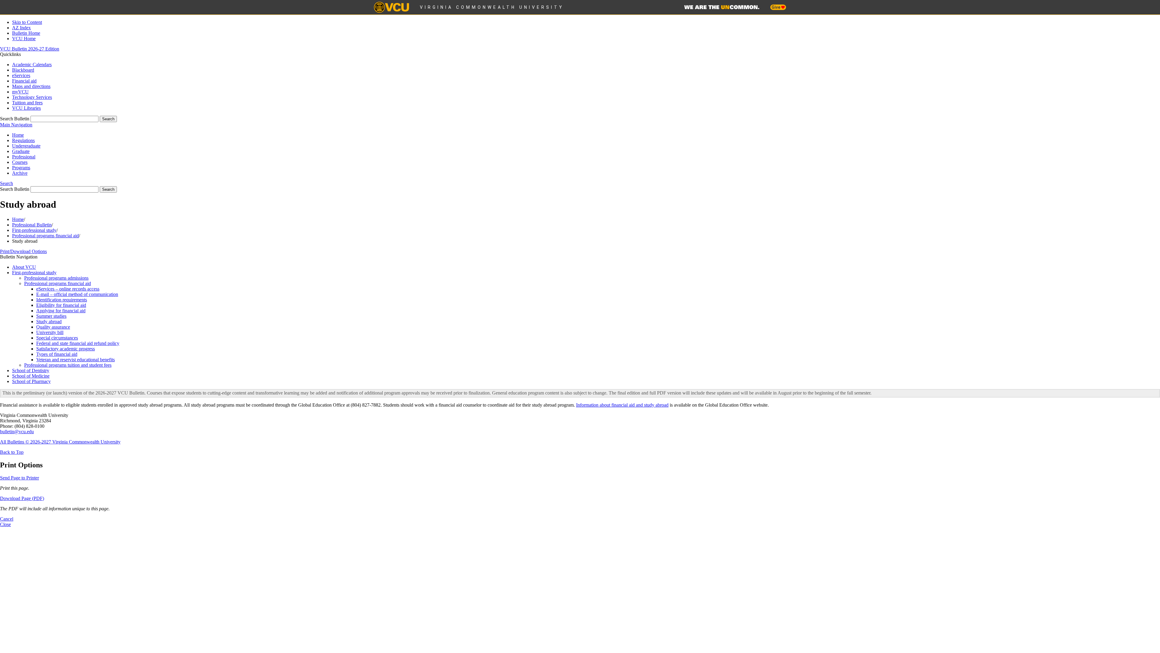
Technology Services (32, 97)
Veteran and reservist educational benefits (75, 359)
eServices (21, 75)
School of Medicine (31, 375)
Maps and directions (31, 86)
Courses (19, 162)
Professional (23, 156)
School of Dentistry (30, 370)
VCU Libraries (26, 108)
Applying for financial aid (60, 310)
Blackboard (23, 70)
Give (776, 7)
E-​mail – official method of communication (77, 294)
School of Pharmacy (31, 381)
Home (18, 135)
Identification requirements (61, 299)
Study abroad (49, 321)
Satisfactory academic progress (65, 348)
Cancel (6, 518)
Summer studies (51, 316)
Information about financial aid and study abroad (622, 405)
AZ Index (21, 27)
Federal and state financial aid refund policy (77, 343)
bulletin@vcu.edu (17, 431)
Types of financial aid (56, 354)
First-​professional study (34, 272)
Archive (19, 173)
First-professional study (34, 230)
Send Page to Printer (19, 477)
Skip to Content (27, 22)
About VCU (24, 267)
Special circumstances (57, 337)
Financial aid (24, 80)
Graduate (21, 151)
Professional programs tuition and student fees (67, 365)
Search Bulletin (14, 118)
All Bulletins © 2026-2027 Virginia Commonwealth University (60, 441)
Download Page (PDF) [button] (22, 498)
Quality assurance (53, 327)
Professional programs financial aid (45, 235)
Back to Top (12, 452)
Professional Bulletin (32, 224)
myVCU (20, 91)
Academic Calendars (32, 64)
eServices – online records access (67, 288)
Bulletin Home (26, 33)
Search (6, 183)
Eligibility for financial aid (61, 305)
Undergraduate (26, 145)
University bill (49, 332)
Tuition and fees (27, 102)
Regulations (23, 140)
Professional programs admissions (56, 278)
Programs (21, 167)
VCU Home (24, 38)
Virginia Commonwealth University (492, 7)
